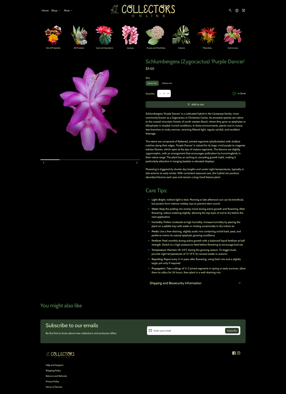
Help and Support (54, 365)
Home (45, 10)
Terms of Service (54, 386)
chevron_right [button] (137, 163)
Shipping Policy (53, 370)
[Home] (143, 10)
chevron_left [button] (44, 163)
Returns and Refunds (56, 375)
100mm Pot (167, 83)
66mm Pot (152, 83)
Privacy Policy (52, 381)
